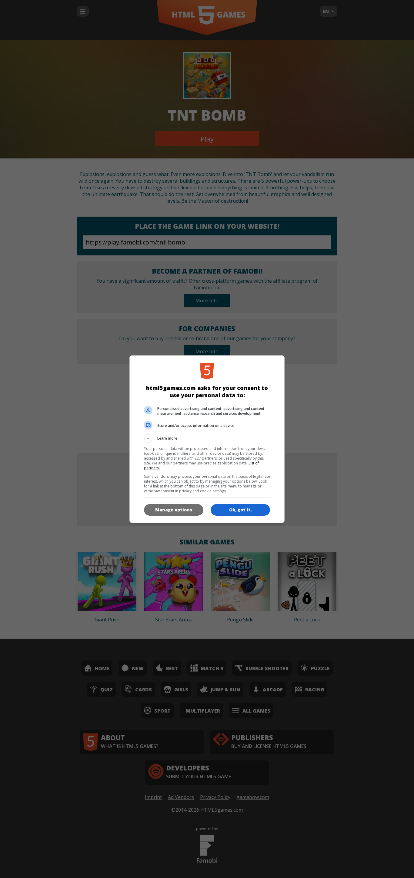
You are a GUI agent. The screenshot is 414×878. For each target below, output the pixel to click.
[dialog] (207, 439)
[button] (207, 438)
